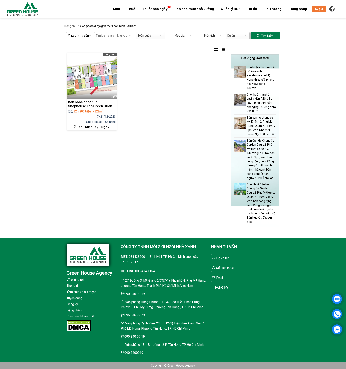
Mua (116, 9)
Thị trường (272, 9)
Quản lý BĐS (231, 9)
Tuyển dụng (74, 298)
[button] (298, 9)
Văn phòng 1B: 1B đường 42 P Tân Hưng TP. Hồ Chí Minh (164, 345)
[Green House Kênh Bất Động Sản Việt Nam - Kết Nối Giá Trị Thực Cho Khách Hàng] (22, 9)
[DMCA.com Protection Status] (79, 325)
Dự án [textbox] (231, 35)
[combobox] (150, 35)
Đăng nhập (74, 310)
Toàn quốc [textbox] (144, 35)
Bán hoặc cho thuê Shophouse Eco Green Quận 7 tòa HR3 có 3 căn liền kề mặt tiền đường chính (91, 104)
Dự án (252, 9)
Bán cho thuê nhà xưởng (194, 9)
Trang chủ (70, 26)
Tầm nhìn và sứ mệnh (81, 292)
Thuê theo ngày (155, 9)
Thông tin (73, 286)
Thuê (131, 9)
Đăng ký (72, 304)
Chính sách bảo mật (80, 316)
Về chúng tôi (75, 280)
